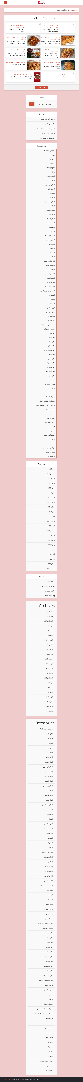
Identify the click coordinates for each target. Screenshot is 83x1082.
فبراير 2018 (51, 564)
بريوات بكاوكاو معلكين (58, 76)
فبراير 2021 (51, 507)
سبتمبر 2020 (51, 531)
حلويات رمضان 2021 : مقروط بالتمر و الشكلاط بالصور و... (17, 54)
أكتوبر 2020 (51, 526)
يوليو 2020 (51, 540)
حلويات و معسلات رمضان (52, 25)
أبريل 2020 (51, 554)
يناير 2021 (52, 512)
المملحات (49, 50)
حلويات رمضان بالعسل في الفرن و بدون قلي (51, 30)
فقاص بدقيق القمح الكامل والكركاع (44, 128)
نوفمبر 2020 (51, 521)
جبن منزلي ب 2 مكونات (47, 138)
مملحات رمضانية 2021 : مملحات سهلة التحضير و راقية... (51, 55)
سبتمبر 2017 (51, 568)
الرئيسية (74, 10)
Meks (21, 1079)
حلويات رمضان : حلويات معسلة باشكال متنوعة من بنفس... (16, 42)
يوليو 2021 (51, 483)
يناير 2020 (52, 559)
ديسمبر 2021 (51, 474)
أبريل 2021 (51, 497)
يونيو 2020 (51, 545)
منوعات (56, 27)
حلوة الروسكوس (50, 124)
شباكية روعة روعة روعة (19, 64)
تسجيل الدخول (50, 581)
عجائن (44, 50)
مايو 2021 (52, 493)
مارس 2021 (51, 502)
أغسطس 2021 (50, 478)
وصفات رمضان (49, 27)
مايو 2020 (52, 549)
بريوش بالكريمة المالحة (48, 119)
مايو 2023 (52, 469)
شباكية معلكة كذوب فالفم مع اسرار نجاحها (21, 77)
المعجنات (56, 50)
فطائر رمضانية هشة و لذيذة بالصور (51, 67)
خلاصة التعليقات (50, 591)
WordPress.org (50, 596)
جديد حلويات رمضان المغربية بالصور (15, 30)
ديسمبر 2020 (51, 516)
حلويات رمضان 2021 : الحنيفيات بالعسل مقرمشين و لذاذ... (50, 42)
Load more (41, 87)
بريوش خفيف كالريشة (48, 133)
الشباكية (23, 62)
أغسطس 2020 (50, 535)
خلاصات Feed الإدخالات (48, 586)
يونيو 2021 (51, 488)
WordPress (7, 1079)
